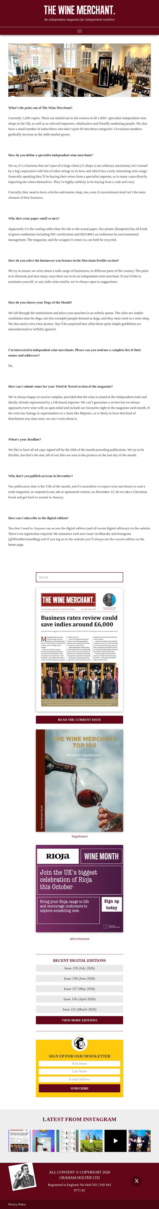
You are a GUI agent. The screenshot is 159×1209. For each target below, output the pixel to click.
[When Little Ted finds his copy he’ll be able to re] (116, 1141)
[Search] (118, 577)
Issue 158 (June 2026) (79, 978)
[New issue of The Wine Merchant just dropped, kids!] (67, 1141)
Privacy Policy (17, 1204)
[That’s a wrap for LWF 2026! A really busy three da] (140, 1141)
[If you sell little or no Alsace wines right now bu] (91, 1141)
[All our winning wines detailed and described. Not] (43, 1141)
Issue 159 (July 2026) (79, 968)
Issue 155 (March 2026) (79, 1009)
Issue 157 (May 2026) (79, 989)
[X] (136, 1181)
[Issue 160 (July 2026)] (79, 650)
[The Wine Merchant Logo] (79, 10)
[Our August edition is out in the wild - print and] (19, 1141)
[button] (79, 31)
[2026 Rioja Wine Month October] (79, 888)
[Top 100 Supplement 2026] (79, 780)
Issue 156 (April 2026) (80, 999)
